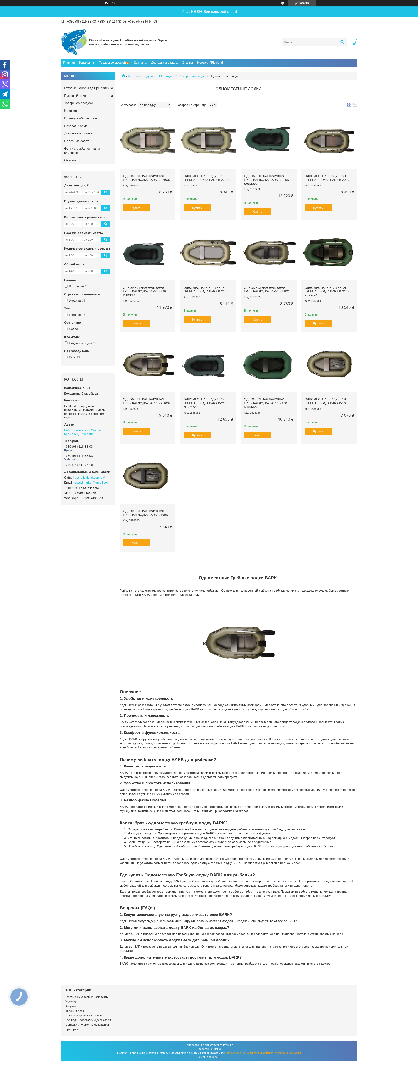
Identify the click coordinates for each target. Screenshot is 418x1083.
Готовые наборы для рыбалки (86, 88)
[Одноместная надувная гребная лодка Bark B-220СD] (147, 141)
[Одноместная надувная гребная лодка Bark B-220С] (329, 141)
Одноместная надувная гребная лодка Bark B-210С (266, 289)
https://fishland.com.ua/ (89, 477)
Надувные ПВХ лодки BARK (162, 76)
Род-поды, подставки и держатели (88, 1020)
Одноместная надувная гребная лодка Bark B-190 (326, 401)
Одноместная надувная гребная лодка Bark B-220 (205, 289)
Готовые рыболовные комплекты (86, 997)
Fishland (288, 881)
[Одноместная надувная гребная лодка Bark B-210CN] (147, 364)
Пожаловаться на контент (243, 1052)
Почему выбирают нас (81, 118)
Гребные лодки (195, 76)
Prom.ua (228, 1045)
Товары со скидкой (78, 103)
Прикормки (72, 1029)
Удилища (71, 1001)
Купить (136, 208)
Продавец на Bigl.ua (209, 1049)
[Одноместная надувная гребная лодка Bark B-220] (208, 252)
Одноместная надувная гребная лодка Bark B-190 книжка (265, 403)
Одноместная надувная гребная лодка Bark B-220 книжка (144, 291)
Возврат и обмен (76, 126)
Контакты (140, 62)
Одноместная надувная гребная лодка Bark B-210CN (146, 401)
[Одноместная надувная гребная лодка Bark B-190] (329, 364)
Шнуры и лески (75, 1010)
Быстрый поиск (75, 95)
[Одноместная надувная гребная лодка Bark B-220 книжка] (147, 252)
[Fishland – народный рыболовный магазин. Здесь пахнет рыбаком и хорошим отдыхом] (74, 42)
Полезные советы (77, 141)
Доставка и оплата (164, 62)
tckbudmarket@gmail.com (92, 482)
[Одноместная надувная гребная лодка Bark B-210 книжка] (208, 364)
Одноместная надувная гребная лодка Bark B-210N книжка (327, 291)
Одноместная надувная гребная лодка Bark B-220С (327, 178)
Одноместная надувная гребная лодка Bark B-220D (206, 178)
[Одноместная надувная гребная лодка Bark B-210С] (269, 252)
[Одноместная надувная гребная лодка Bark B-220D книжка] (269, 141)
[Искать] (342, 42)
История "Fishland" (210, 62)
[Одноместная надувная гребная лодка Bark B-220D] (208, 141)
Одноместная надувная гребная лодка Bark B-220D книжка (266, 179)
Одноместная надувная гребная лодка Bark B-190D (145, 513)
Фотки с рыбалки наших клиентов (82, 150)
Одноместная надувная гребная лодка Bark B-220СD (146, 178)
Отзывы (187, 62)
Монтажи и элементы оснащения (87, 1024)
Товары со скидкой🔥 (114, 62)
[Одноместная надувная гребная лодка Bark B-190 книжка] (269, 364)
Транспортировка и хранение (84, 1015)
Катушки (70, 1006)
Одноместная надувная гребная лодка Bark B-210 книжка (205, 403)
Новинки (70, 110)
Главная (69, 62)
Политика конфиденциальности (281, 1052)
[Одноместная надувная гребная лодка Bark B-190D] (147, 476)
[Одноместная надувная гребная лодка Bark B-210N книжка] (329, 252)
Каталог (84, 62)
